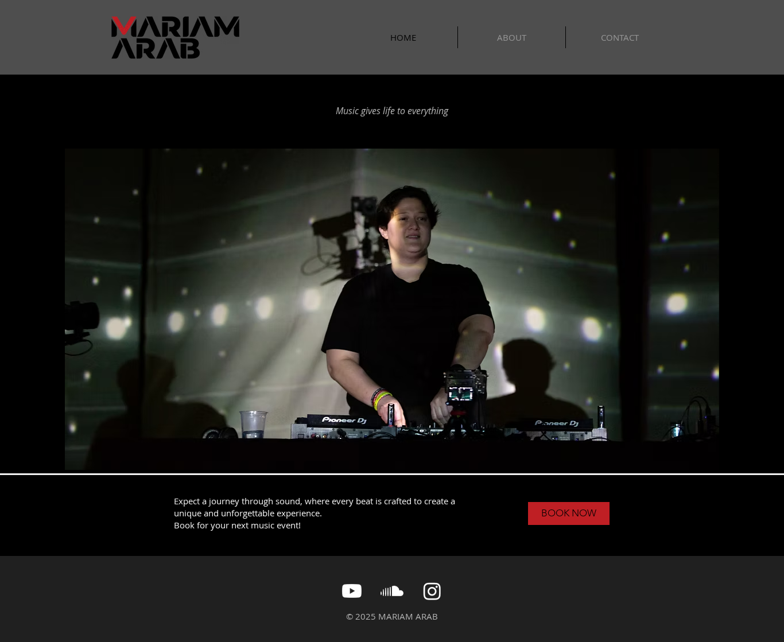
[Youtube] (351, 590)
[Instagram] (432, 590)
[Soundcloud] (392, 590)
